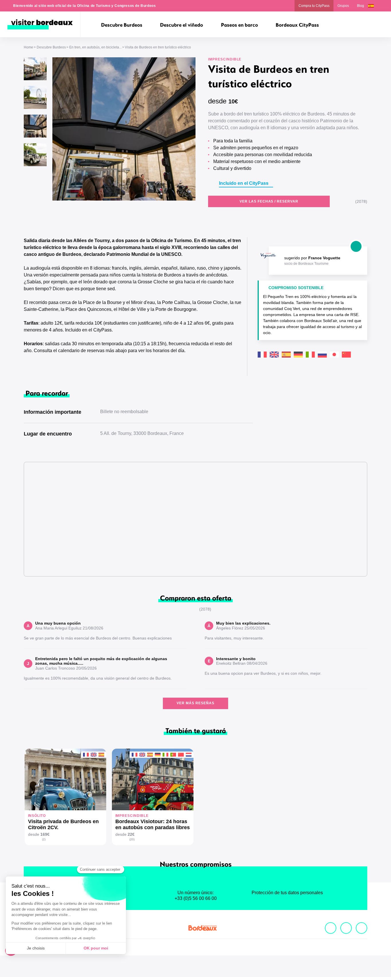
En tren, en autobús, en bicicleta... (95, 47)
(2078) (361, 201)
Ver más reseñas (195, 703)
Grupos (343, 6)
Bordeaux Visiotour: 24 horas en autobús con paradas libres (152, 824)
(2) (44, 839)
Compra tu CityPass (314, 6)
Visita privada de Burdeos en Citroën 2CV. (63, 824)
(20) (132, 839)
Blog (360, 6)
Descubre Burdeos (51, 47)
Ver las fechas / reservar (269, 201)
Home (28, 47)
